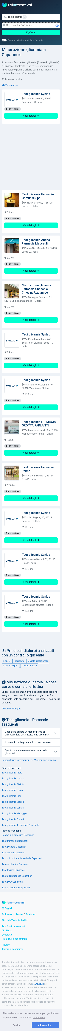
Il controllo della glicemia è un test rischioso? (29, 742)
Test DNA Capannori (12, 881)
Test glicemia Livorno (13, 778)
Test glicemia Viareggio (14, 813)
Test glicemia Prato (12, 772)
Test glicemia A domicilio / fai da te (20, 825)
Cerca (32, 32)
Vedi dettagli (30, 115)
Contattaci (7, 934)
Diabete (7, 661)
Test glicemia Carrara (13, 807)
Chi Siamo (7, 930)
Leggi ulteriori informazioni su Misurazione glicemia (29, 760)
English (8, 908)
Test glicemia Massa (13, 801)
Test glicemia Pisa (11, 796)
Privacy (6, 944)
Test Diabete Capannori (14, 846)
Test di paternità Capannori (16, 887)
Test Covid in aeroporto (14, 926)
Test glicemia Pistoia (13, 784)
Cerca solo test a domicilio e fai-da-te (25, 40)
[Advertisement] (31, 157)
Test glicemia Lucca (12, 790)
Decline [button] (16, 1025)
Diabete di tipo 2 (29, 665)
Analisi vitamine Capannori (15, 864)
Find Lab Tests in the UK (14, 920)
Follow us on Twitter (12, 914)
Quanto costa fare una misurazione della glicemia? (26, 752)
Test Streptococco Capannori (17, 875)
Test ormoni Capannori (13, 852)
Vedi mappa (11, 85)
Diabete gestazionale (38, 661)
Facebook (30, 914)
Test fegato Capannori (13, 870)
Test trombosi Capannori (15, 840)
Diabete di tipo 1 (10, 665)
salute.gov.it (38, 984)
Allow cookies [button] (45, 1025)
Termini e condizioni (12, 949)
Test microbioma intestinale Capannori (22, 858)
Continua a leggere (11, 708)
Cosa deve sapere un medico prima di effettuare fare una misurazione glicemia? (27, 733)
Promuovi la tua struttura (14, 938)
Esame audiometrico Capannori (18, 835)
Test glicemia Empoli (13, 819)
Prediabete (19, 661)
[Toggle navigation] (57, 5)
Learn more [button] (39, 1017)
